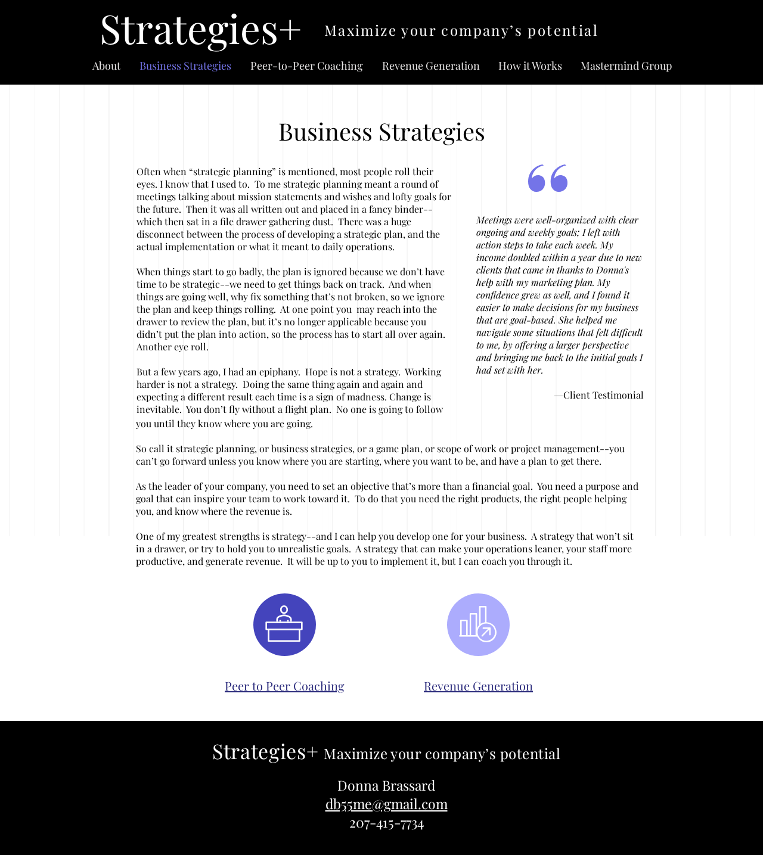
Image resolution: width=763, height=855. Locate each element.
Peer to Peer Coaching (285, 685)
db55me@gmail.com (386, 803)
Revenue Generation (478, 685)
